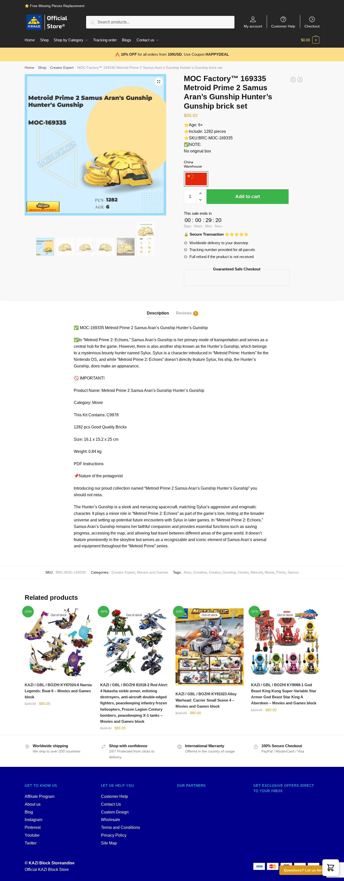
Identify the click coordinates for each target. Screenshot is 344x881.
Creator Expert (62, 68)
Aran (187, 572)
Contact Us (111, 804)
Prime (281, 572)
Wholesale (110, 819)
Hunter (243, 572)
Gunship (229, 572)
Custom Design (115, 812)
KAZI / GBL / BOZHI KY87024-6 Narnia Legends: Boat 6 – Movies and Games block (58, 691)
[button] (330, 867)
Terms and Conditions (120, 827)
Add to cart (247, 196)
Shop (42, 68)
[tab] (158, 309)
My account (253, 26)
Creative (200, 572)
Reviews (184, 313)
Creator (215, 572)
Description (158, 313)
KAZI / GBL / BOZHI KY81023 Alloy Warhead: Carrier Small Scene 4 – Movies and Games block (206, 700)
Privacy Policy (113, 835)
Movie (269, 572)
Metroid (257, 572)
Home (29, 68)
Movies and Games (152, 572)
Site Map (109, 843)
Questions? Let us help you (308, 870)
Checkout (312, 26)
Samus (293, 572)
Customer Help (283, 26)
